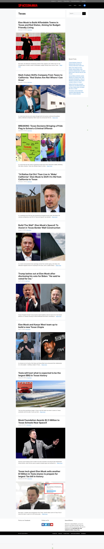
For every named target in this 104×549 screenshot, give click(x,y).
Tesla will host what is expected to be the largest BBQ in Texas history (39, 374)
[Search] (84, 13)
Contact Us (53, 1)
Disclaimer (84, 1)
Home (70, 5)
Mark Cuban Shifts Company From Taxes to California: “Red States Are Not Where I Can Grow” (40, 77)
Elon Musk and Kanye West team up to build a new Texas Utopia (37, 325)
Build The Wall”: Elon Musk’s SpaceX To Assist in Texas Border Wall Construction (39, 226)
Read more (55, 117)
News (80, 5)
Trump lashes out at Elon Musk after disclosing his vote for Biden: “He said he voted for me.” (39, 276)
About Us (59, 1)
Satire (75, 5)
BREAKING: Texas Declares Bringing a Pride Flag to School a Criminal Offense (40, 127)
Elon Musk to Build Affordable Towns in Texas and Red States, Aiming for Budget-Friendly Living (39, 25)
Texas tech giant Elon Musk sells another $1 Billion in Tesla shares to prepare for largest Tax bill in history (39, 474)
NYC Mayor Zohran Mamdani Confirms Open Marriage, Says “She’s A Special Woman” (76, 92)
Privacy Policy (66, 1)
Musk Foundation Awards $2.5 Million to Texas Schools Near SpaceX (38, 421)
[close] (52, 544)
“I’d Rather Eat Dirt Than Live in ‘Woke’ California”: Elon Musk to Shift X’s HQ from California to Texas (39, 177)
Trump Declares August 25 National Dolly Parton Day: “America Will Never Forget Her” (76, 64)
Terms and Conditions (75, 1)
